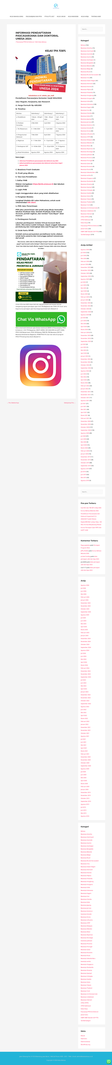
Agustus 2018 (85, 480)
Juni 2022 (83, 374)
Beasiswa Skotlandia (87, 181)
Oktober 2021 (85, 397)
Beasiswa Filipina (86, 89)
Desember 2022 (86, 359)
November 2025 (86, 270)
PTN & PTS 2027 (49, 16)
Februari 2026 (85, 261)
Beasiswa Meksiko (86, 143)
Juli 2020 (83, 436)
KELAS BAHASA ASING (16, 16)
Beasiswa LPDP (85, 137)
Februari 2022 (85, 386)
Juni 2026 (83, 255)
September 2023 (86, 341)
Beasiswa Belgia (86, 69)
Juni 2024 (83, 321)
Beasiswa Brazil (85, 72)
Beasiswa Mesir (85, 146)
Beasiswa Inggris (86, 107)
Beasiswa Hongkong (87, 95)
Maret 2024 (84, 329)
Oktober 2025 (85, 273)
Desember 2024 (86, 303)
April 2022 (84, 380)
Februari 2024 (85, 332)
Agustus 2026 (85, 249)
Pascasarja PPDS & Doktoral (25, 42)
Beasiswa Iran (85, 110)
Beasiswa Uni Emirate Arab (89, 208)
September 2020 (86, 430)
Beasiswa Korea (86, 131)
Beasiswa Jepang (86, 119)
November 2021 (86, 395)
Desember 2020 (86, 421)
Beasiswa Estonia (86, 86)
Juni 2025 (83, 285)
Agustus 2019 (85, 469)
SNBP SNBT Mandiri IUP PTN (89, 231)
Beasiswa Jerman (86, 122)
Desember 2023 (86, 335)
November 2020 (86, 424)
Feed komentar (85, 1041)
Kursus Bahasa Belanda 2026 (90, 511)
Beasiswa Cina (85, 78)
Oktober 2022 (85, 365)
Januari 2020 (84, 454)
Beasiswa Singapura (87, 178)
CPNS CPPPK (85, 217)
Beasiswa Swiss (85, 196)
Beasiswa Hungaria (87, 98)
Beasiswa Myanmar (87, 149)
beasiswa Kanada (86, 128)
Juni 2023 (83, 347)
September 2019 (86, 466)
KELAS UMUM (61, 16)
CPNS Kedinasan (86, 220)
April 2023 (84, 353)
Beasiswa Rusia (85, 169)
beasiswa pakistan (86, 154)
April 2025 (84, 291)
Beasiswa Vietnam (86, 214)
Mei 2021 (83, 409)
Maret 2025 (84, 294)
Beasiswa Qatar (85, 163)
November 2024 (86, 306)
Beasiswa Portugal (86, 160)
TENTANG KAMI (96, 16)
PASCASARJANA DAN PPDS (34, 16)
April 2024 (84, 326)
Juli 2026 (83, 252)
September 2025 (86, 276)
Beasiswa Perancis (86, 157)
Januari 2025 (84, 300)
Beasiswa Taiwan (86, 199)
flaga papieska (85, 545)
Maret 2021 (84, 415)
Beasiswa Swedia (86, 193)
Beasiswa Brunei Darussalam (90, 75)
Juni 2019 (83, 474)
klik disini (31, 202)
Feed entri (84, 1039)
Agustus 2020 (85, 433)
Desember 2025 (86, 267)
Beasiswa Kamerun (87, 125)
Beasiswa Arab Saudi (87, 51)
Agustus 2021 (85, 400)
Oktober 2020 (85, 427)
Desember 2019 (86, 457)
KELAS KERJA (85, 16)
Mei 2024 (83, 323)
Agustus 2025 (85, 279)
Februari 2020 (85, 451)
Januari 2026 (84, 264)
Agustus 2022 (85, 371)
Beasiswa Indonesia (87, 104)
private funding (85, 556)
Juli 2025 (83, 282)
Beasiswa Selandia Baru (88, 172)
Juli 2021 (83, 403)
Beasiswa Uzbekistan (87, 211)
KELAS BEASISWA (73, 16)
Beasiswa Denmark (87, 83)
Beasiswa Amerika (86, 48)
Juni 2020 (83, 439)
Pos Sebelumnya (13, 403)
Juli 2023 (83, 344)
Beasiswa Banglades (87, 63)
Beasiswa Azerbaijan (87, 60)
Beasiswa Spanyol (86, 187)
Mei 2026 (83, 258)
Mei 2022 (83, 377)
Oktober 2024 (85, 309)
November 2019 (86, 460)
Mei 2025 (83, 288)
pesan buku (84, 228)
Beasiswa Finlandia (86, 92)
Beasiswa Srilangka (87, 190)
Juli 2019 (83, 471)
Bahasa (83, 45)
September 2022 (86, 368)
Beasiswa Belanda (86, 66)
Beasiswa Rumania (86, 166)
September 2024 (86, 312)
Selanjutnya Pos (70, 403)
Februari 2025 (85, 297)
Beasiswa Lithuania (87, 134)
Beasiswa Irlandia (86, 113)
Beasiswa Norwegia (87, 152)
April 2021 (84, 412)
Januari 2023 (84, 356)
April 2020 (84, 445)
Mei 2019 (83, 477)
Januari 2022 (84, 389)
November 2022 (86, 362)
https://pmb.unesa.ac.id (43, 184)
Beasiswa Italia (85, 116)
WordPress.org (85, 1044)
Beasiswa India (85, 101)
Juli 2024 (83, 318)
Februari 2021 (85, 418)
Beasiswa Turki (85, 205)
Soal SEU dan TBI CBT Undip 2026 (91, 508)
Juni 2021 (83, 406)
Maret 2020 (84, 448)
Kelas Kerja (84, 223)
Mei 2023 (83, 350)
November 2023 (86, 338)
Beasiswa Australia (86, 54)
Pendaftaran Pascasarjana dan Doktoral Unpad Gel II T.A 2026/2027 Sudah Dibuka (90, 516)
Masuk (83, 1036)
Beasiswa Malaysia (86, 140)
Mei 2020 (83, 442)
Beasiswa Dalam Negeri (88, 80)
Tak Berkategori (86, 234)
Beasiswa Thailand (86, 202)
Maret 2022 (84, 383)
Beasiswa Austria (86, 57)
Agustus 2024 (85, 315)
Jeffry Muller (84, 551)
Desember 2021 (86, 392)
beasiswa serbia (86, 175)
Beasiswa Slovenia (86, 184)
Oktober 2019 (85, 463)
